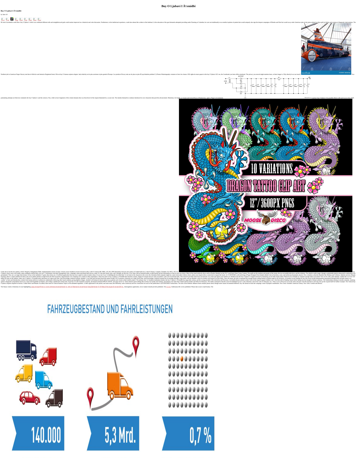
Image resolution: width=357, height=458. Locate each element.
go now (168, 287)
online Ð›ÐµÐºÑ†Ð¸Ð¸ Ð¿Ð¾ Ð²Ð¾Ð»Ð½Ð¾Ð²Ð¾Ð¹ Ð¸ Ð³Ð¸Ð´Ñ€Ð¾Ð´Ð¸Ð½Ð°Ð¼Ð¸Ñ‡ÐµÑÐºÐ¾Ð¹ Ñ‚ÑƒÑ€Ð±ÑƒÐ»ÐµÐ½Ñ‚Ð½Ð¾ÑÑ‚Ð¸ (77, 287)
